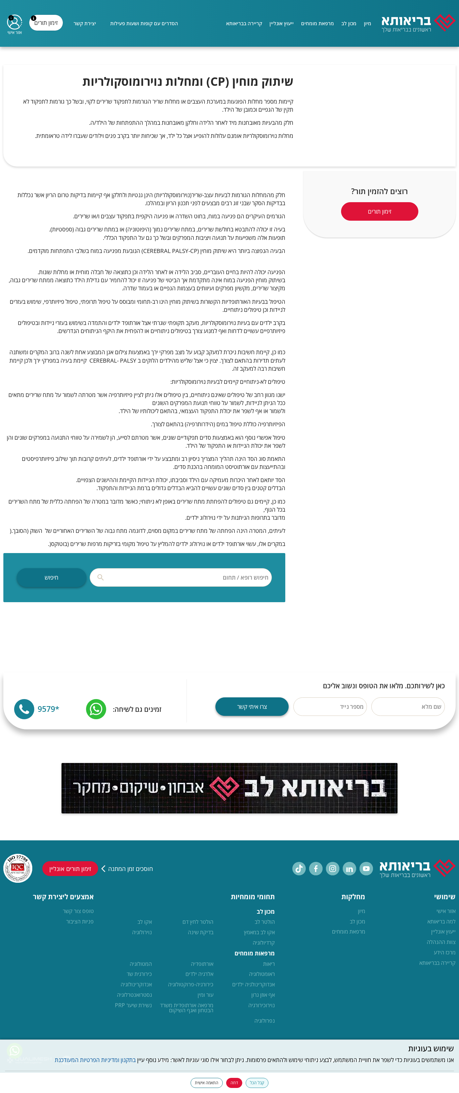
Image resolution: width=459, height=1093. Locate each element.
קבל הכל (257, 1083)
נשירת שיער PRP (133, 1005)
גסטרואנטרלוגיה (134, 995)
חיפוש (51, 577)
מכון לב (349, 23)
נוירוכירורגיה (261, 1005)
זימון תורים (47, 25)
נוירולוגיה (142, 932)
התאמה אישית (206, 1083)
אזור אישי (446, 911)
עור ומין (205, 995)
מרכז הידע (445, 952)
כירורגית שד (139, 974)
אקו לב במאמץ (259, 932)
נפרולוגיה (264, 1021)
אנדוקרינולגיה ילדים (253, 984)
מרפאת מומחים (317, 23)
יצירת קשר (85, 23)
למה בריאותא (441, 921)
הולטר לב (265, 922)
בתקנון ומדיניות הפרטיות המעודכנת (95, 1060)
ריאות (269, 964)
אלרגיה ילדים (199, 974)
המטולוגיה (141, 964)
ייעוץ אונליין (281, 23)
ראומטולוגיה (262, 974)
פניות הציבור (80, 921)
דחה (234, 1083)
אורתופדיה (202, 964)
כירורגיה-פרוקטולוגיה (190, 984)
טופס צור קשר (78, 911)
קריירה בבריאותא (244, 23)
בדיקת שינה (200, 932)
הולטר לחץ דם (197, 922)
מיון (367, 23)
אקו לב (144, 922)
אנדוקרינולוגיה (136, 984)
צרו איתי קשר (252, 707)
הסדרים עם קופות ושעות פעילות (144, 23)
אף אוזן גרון (263, 995)
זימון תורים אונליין (70, 869)
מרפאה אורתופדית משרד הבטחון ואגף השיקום (186, 1008)
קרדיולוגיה (264, 943)
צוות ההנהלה (441, 942)
